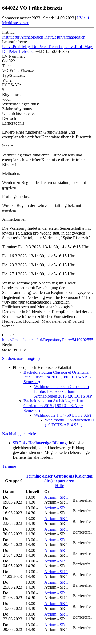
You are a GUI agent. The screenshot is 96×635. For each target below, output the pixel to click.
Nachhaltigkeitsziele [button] (19, 434)
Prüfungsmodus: (16, 196)
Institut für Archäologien (22, 37)
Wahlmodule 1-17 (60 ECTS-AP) (62, 415)
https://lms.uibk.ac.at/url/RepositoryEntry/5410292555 (47, 340)
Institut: (8, 32)
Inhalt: (7, 146)
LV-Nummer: (13, 56)
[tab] (48, 358)
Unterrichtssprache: (18, 113)
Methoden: (11, 173)
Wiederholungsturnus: (20, 104)
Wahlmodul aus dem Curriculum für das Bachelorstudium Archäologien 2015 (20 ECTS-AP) (63, 391)
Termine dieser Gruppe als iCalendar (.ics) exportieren (59, 478)
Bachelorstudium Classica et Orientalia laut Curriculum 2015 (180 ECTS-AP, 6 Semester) (57, 377)
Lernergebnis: (13, 123)
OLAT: (8, 335)
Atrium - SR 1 (56, 497)
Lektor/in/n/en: (14, 42)
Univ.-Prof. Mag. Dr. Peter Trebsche (32, 46)
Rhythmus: (11, 94)
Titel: (6, 65)
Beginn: (8, 344)
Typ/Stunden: (13, 75)
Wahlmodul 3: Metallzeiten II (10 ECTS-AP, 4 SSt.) (69, 422)
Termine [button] (9, 466)
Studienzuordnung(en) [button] (21, 358)
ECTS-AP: (11, 85)
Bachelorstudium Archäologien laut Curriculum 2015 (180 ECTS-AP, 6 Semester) (53, 406)
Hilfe (59, 485)
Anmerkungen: (14, 219)
